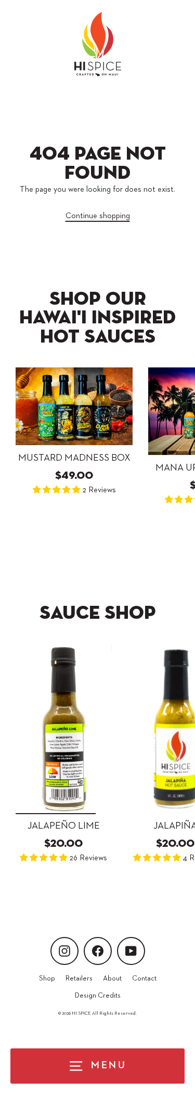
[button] (57, 490)
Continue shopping (98, 216)
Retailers (79, 978)
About (112, 978)
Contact (144, 978)
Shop (47, 978)
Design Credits (98, 995)
